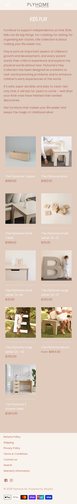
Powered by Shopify (41, 489)
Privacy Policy (12, 448)
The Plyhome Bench (55, 347)
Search (8, 465)
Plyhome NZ (20, 489)
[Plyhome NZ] (38, 5)
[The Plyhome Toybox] (20, 151)
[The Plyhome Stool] (56, 151)
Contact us (10, 459)
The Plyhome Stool (54, 176)
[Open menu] (7, 5)
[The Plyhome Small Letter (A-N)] (20, 265)
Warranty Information (17, 471)
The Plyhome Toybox (20, 176)
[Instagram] (11, 481)
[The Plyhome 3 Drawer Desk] (20, 379)
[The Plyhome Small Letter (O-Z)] (56, 208)
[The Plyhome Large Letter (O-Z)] (56, 265)
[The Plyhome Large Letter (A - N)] (20, 322)
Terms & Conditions (16, 454)
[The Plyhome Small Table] (20, 208)
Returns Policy (12, 437)
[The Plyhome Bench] (56, 322)
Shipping (9, 442)
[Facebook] (5, 481)
